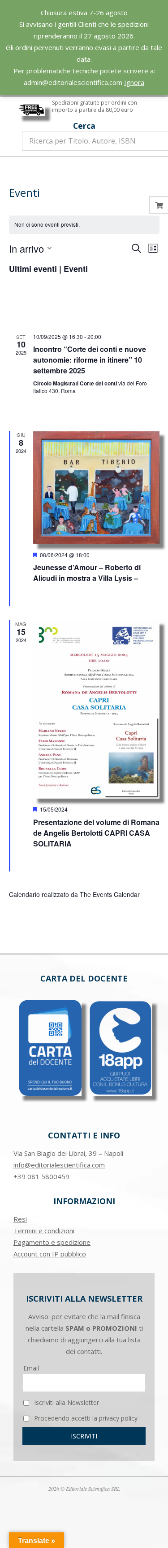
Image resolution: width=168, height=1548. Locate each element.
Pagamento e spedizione (51, 1242)
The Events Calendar (110, 894)
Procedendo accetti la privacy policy (85, 1418)
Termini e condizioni (43, 1230)
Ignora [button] (134, 82)
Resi (20, 1218)
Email (31, 1368)
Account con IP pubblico (49, 1253)
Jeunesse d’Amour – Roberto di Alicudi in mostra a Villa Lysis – (87, 572)
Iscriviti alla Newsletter (65, 1402)
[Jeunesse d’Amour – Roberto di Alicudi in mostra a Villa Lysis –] (96, 487)
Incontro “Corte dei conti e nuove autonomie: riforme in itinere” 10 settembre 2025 (89, 360)
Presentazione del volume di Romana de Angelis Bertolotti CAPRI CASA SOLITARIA (96, 833)
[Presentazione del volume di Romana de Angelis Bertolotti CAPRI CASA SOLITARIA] (96, 709)
